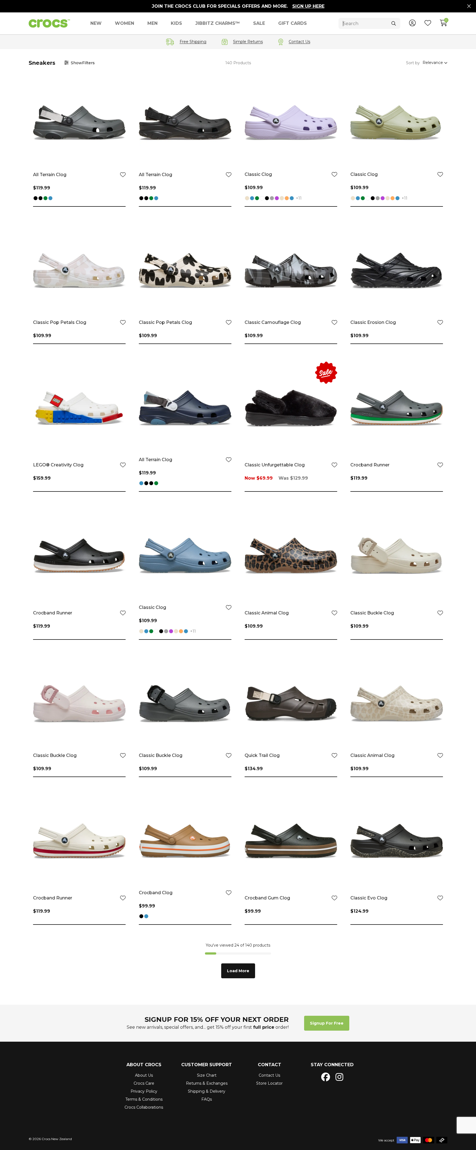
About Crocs (143, 1064)
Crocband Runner (370, 464)
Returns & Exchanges (207, 1083)
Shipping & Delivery (206, 1091)
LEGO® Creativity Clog (58, 464)
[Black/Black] (40, 199)
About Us (144, 1075)
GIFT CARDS (292, 23)
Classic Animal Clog (267, 613)
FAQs (206, 1099)
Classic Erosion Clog (373, 322)
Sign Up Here (308, 6)
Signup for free (327, 1023)
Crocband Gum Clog (267, 898)
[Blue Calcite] (291, 199)
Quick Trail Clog (262, 755)
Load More (238, 970)
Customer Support (206, 1064)
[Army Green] (45, 199)
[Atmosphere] (271, 199)
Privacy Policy (144, 1091)
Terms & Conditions (144, 1099)
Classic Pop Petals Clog (59, 322)
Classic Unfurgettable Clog (275, 464)
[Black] (35, 199)
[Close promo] (469, 6)
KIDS (176, 23)
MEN (152, 23)
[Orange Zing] (286, 199)
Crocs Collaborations (144, 1107)
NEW (96, 23)
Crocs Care (144, 1083)
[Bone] (247, 199)
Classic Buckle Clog (372, 613)
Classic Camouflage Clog (273, 322)
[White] (261, 199)
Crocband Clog (155, 892)
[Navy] (50, 199)
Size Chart (207, 1075)
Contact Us (269, 1075)
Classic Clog (258, 174)
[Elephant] (281, 199)
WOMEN (124, 23)
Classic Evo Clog (368, 898)
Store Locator (269, 1083)
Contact (269, 1064)
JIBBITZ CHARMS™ (217, 23)
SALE (259, 23)
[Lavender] (276, 199)
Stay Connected (332, 1064)
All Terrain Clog (49, 174)
